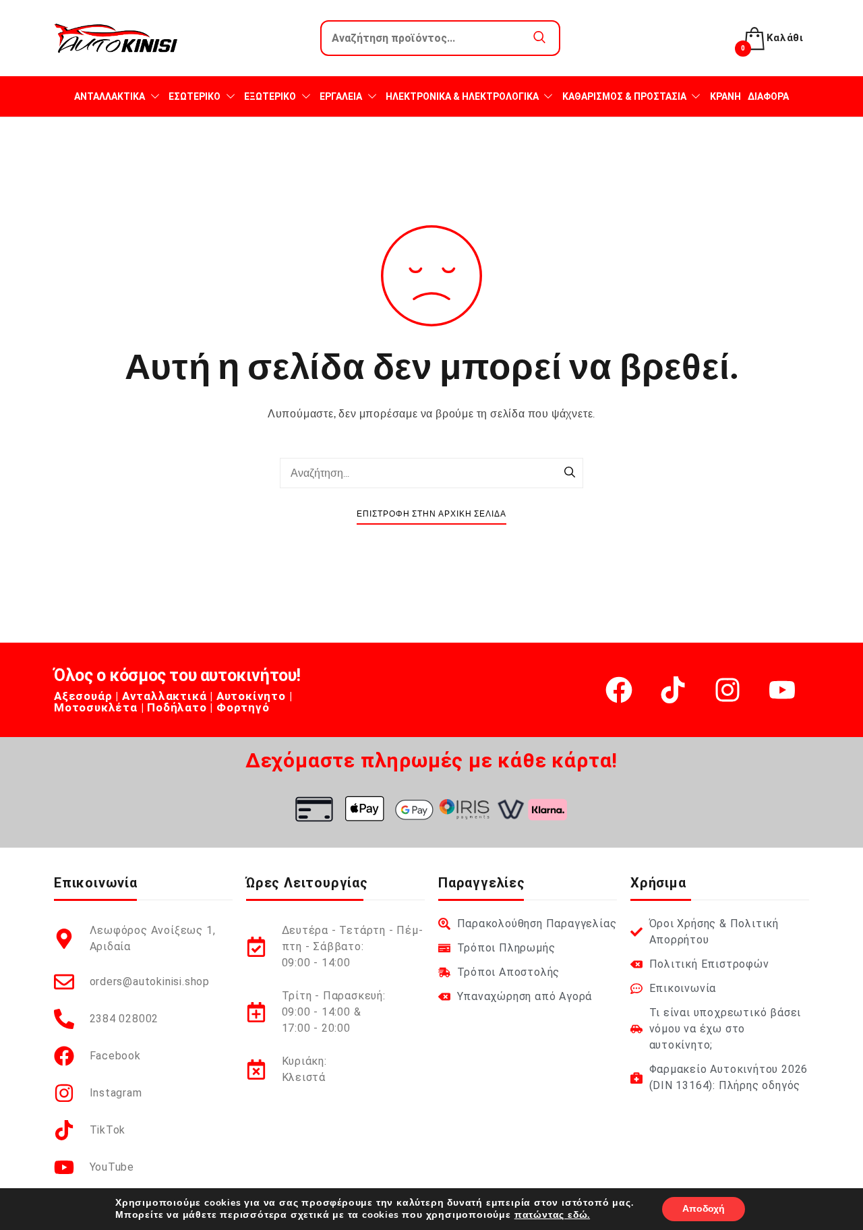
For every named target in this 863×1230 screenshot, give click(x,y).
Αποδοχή (703, 1208)
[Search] (569, 473)
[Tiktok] (673, 690)
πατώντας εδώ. (552, 1214)
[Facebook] (619, 690)
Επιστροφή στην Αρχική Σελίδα (431, 514)
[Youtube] (782, 690)
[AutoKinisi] (116, 38)
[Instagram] (727, 690)
